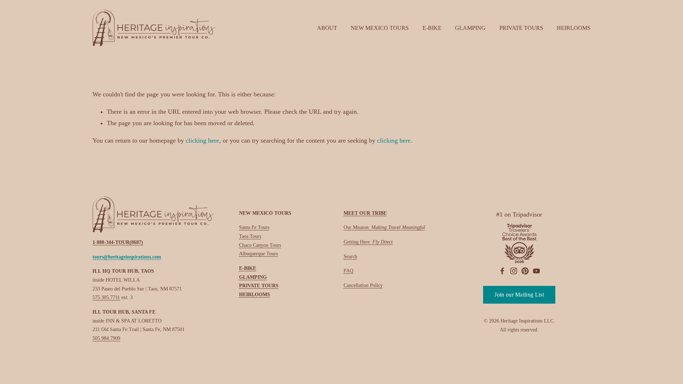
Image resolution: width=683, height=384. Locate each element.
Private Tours (521, 28)
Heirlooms (574, 28)
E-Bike (432, 28)
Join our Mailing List (519, 295)
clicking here (202, 140)
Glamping (470, 28)
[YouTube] (536, 270)
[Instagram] (513, 270)
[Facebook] (502, 270)
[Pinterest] (525, 270)
